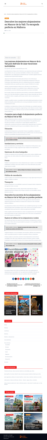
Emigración (7, 359)
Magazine (7, 354)
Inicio (5, 324)
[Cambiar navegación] (5, 4)
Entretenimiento (8, 356)
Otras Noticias (7, 343)
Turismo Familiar (10, 396)
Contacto (6, 362)
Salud (6, 352)
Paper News (10, 436)
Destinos (6, 18)
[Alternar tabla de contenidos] (18, 58)
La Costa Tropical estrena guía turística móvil (23, 312)
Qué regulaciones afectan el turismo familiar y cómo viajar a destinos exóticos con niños (22, 377)
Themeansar (5, 438)
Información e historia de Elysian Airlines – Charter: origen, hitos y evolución (20, 380)
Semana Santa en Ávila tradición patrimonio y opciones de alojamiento (36, 313)
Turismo (7, 347)
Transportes (7, 349)
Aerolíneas (6, 330)
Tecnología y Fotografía (24, 298)
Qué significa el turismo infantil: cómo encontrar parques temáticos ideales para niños (22, 374)
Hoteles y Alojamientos (9, 336)
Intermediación (7, 339)
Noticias (6, 327)
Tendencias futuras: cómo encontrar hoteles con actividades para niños (19, 371)
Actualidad (7, 344)
